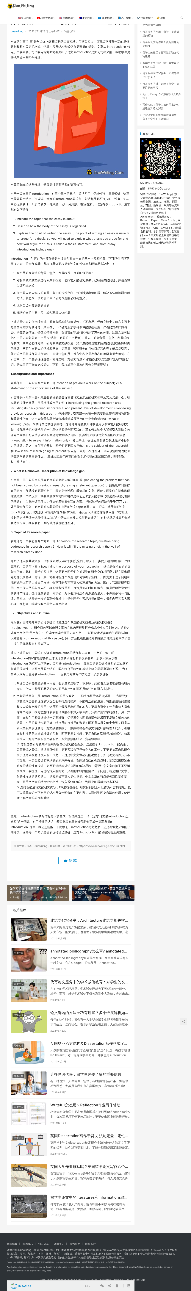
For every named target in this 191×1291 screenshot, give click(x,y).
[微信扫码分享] (102, 1285)
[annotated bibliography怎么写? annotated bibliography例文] (29, 960)
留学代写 (12, 1249)
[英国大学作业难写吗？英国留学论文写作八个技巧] (29, 1175)
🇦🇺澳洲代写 (85, 17)
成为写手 (75, 1243)
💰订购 (160, 17)
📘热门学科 (124, 17)
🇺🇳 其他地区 (105, 17)
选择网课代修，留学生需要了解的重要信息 (85, 1074)
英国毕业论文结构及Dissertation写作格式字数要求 (89, 1043)
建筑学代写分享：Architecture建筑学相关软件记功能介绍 (89, 920)
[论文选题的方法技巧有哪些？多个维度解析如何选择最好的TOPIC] (29, 1021)
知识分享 (43, 1243)
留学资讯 (59, 1243)
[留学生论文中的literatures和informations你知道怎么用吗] (29, 1206)
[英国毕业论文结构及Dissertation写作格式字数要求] (29, 1052)
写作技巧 (69, 31)
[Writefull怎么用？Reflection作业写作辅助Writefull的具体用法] (29, 1113)
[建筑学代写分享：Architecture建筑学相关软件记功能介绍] (29, 929)
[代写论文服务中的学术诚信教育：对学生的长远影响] (29, 990)
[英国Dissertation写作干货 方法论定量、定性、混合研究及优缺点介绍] (29, 1144)
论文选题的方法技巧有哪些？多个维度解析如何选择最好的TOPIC (89, 1012)
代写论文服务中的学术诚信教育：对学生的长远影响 (89, 982)
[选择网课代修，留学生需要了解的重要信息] (29, 1083)
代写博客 (12, 1243)
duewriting (17, 31)
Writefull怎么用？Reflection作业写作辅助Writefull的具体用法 (85, 1105)
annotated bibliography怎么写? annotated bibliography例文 (87, 951)
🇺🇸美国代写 (24, 17)
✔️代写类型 (144, 17)
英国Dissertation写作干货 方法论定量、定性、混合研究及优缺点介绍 (89, 1136)
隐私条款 (90, 1243)
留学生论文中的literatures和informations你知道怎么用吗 (89, 1197)
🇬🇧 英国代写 (66, 17)
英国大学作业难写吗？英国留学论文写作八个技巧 (89, 1166)
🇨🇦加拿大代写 (45, 17)
